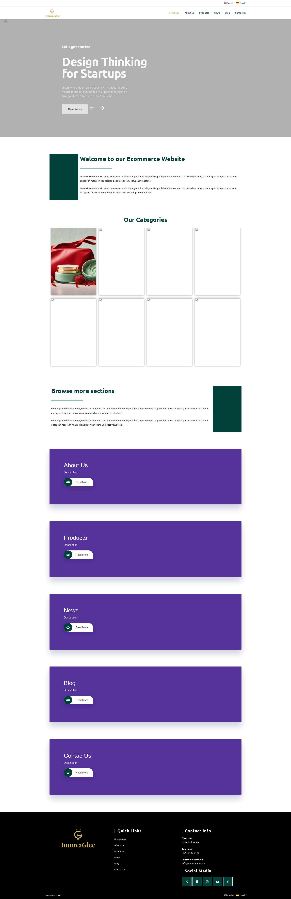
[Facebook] (197, 881)
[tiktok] (228, 881)
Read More (82, 482)
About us (119, 845)
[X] (186, 881)
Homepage (120, 839)
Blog (116, 863)
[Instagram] (207, 881)
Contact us (120, 869)
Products (119, 851)
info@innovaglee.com (193, 863)
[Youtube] (217, 881)
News (117, 857)
